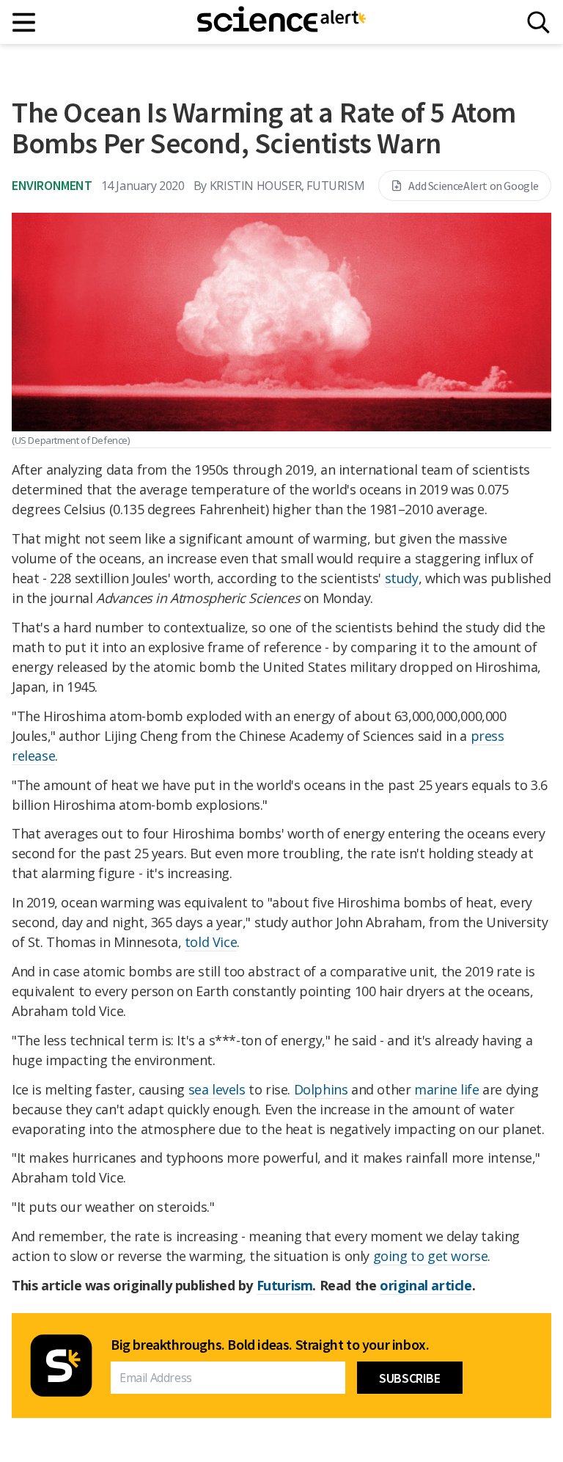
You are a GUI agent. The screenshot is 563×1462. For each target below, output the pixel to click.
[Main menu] (24, 22)
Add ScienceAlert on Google (473, 185)
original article (426, 1285)
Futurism (285, 1285)
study (402, 578)
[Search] (538, 22)
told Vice (211, 942)
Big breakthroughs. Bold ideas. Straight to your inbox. (270, 1345)
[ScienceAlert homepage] (281, 22)
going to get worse (430, 1256)
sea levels (217, 1089)
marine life (446, 1089)
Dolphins (321, 1089)
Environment (52, 185)
